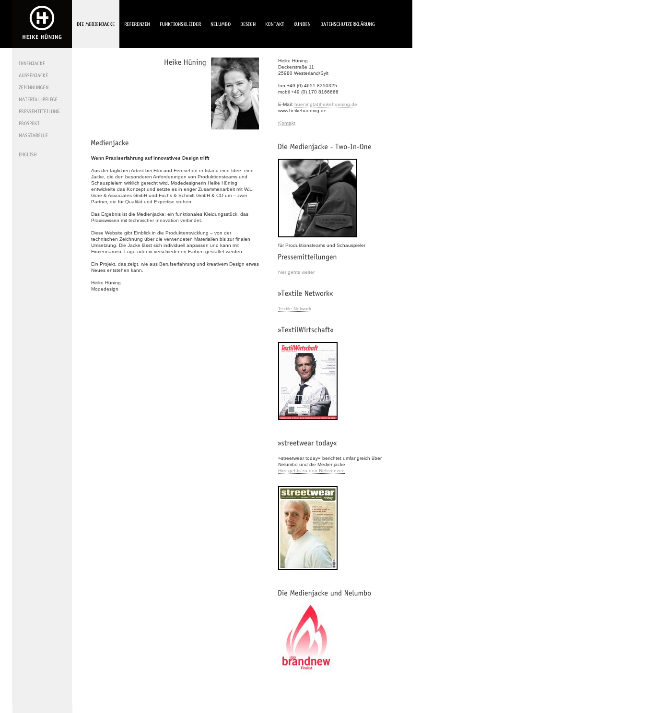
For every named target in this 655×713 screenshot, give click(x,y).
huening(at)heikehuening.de (325, 104)
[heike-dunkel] (235, 132)
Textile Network (294, 308)
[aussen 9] (317, 240)
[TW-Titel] (308, 423)
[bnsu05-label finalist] (307, 679)
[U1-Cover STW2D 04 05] (308, 573)
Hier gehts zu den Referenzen (311, 470)
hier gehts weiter (296, 272)
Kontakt (286, 123)
